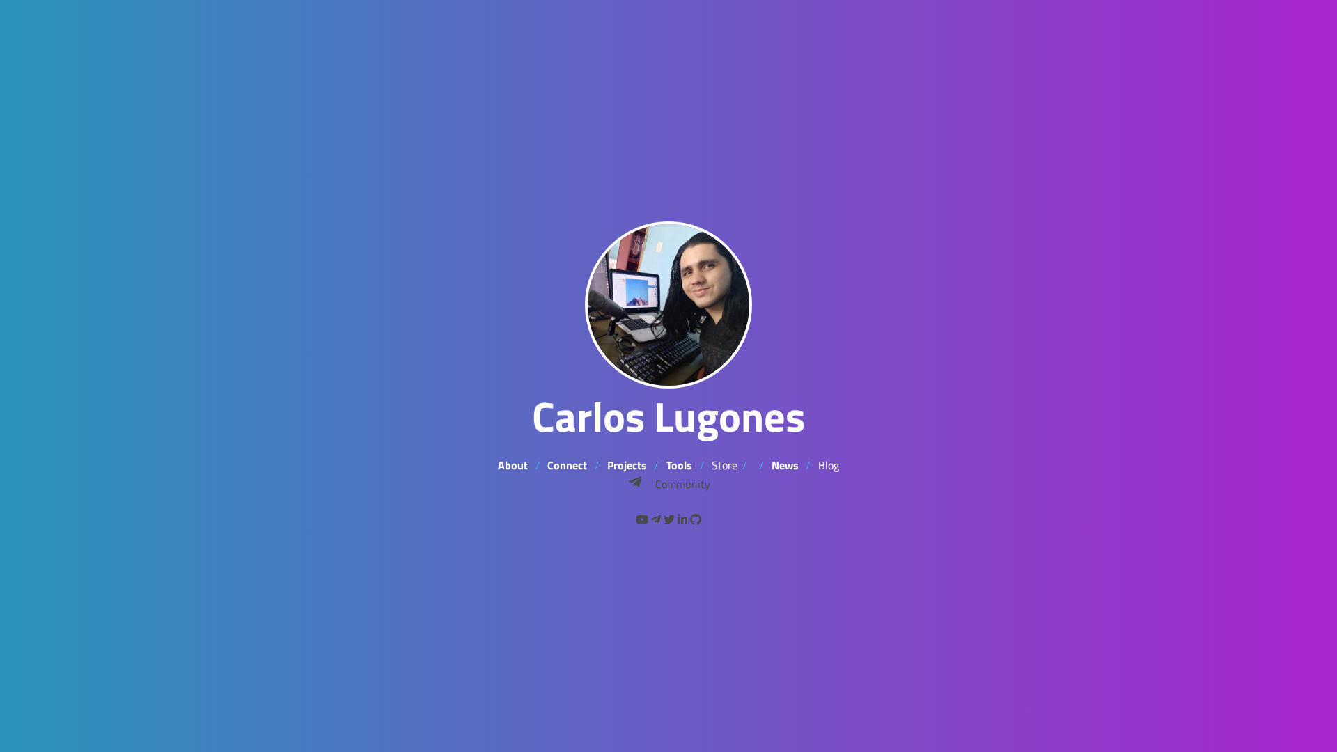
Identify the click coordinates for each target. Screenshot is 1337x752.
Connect (567, 465)
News (785, 465)
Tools (679, 465)
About (513, 465)
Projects (627, 465)
